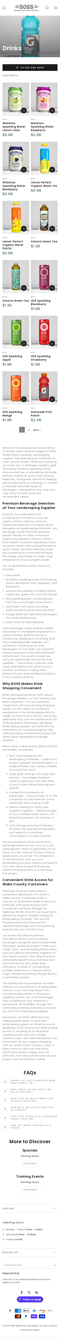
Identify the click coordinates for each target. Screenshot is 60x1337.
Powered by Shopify (30, 1330)
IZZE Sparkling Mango (12, 413)
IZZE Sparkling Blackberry (40, 302)
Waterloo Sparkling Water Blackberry (14, 186)
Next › (37, 430)
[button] (47, 8)
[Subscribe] (56, 1265)
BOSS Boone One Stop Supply (24, 1326)
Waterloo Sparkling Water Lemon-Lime (14, 126)
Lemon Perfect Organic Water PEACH (13, 245)
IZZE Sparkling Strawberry (40, 358)
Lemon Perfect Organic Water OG (44, 184)
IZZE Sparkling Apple (12, 358)
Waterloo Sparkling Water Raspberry (42, 126)
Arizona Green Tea (15, 300)
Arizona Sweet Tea (44, 241)
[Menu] (4, 8)
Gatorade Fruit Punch (41, 413)
